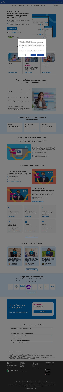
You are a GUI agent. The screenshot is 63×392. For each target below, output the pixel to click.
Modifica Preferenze (22, 54)
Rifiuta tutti (33, 54)
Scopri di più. (23, 47)
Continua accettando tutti (40, 54)
